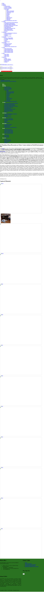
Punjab (7, 15)
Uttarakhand (8, 12)
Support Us (4, 57)
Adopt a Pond (6, 60)
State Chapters (6, 89)
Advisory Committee (7, 7)
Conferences (4, 32)
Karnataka (8, 16)
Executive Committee (8, 88)
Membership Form (7, 44)
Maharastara (8, 18)
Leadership (4, 5)
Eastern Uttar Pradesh (10, 11)
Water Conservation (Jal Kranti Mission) (11, 22)
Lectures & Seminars (7, 114)
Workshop (6, 115)
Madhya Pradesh (9, 17)
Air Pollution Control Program (9, 23)
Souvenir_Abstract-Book (8, 37)
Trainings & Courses (7, 35)
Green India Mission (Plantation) (9, 24)
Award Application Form (8, 49)
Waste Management (7, 27)
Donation (5, 61)
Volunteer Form (7, 45)
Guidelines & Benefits (8, 43)
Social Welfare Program (8, 29)
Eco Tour (5, 31)
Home (3, 3)
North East (8, 19)
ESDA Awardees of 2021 (8, 50)
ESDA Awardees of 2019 (8, 52)
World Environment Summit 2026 (7, 71)
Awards (3, 47)
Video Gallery (6, 55)
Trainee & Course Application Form (10, 46)
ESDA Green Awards (8, 48)
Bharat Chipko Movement (8, 30)
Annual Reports (7, 41)
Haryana (7, 13)
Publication (4, 36)
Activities (3, 21)
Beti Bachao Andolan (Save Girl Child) (11, 25)
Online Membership (28, 563)
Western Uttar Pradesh (10, 10)
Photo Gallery (6, 54)
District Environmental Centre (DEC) (10, 20)
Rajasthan (8, 14)
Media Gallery (6, 56)
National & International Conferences (10, 33)
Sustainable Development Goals (9, 28)
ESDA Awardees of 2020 (8, 51)
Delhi (7, 90)
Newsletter (6, 39)
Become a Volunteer (7, 140)
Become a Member (7, 139)
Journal (5, 40)
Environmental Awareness (8, 26)
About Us (3, 4)
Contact (5, 58)
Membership (4, 42)
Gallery (3, 53)
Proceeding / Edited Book (8, 38)
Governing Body (7, 6)
